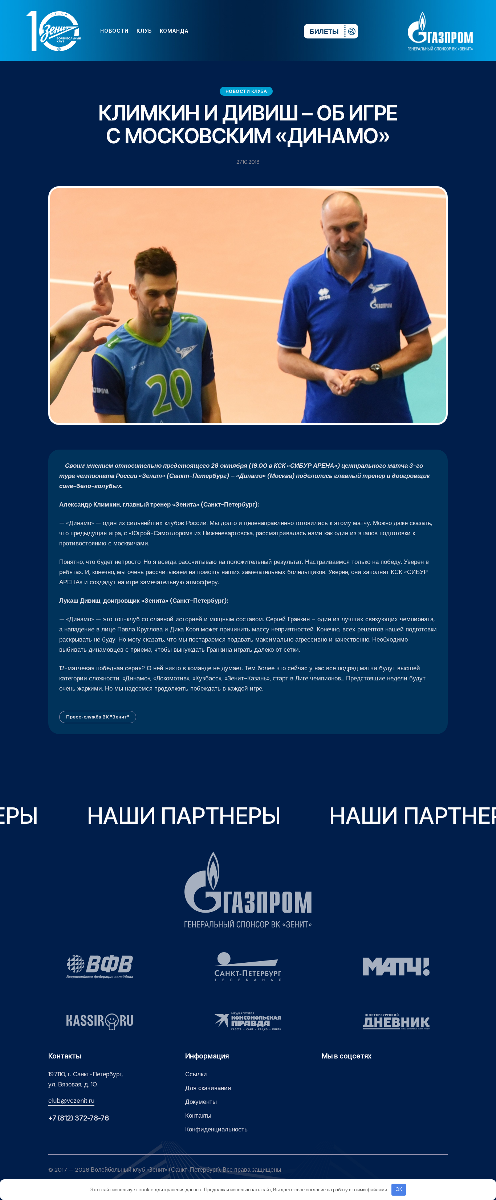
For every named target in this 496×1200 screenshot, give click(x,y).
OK (398, 1189)
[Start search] (276, 31)
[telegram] (254, 31)
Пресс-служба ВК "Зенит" (97, 717)
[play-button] (242, 31)
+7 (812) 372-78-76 (78, 1118)
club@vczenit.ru (71, 1101)
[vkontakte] (219, 31)
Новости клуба (246, 91)
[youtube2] (230, 31)
